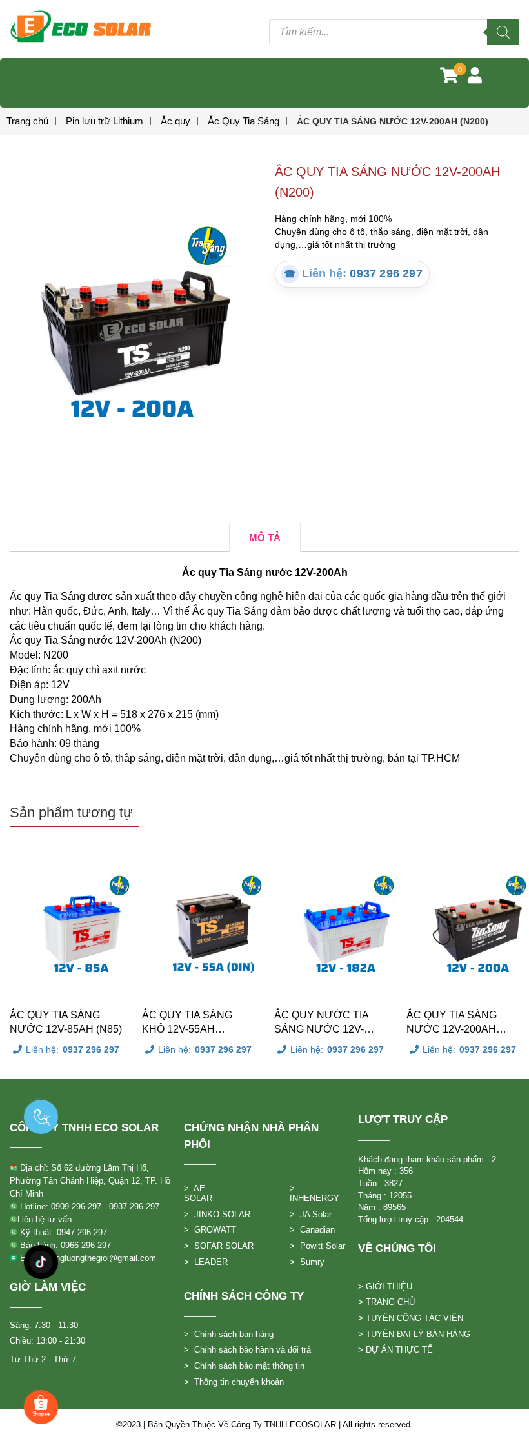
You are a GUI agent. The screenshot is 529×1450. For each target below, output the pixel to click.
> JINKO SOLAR (217, 1214)
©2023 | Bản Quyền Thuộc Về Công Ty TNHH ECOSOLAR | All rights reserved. (264, 1424)
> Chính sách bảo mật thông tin (244, 1366)
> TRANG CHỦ (386, 1302)
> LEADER (206, 1262)
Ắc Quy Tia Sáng (243, 120)
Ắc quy (175, 120)
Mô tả (265, 537)
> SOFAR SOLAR (219, 1246)
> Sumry (307, 1262)
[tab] (265, 537)
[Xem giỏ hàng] (449, 78)
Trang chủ (27, 120)
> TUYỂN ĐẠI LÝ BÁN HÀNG (414, 1334)
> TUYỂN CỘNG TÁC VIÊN (410, 1318)
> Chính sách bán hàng (229, 1334)
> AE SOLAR (198, 1193)
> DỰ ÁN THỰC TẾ (395, 1350)
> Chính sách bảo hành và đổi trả (247, 1350)
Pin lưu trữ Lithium (104, 120)
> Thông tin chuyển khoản (234, 1382)
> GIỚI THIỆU (385, 1286)
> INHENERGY (314, 1193)
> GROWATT (210, 1230)
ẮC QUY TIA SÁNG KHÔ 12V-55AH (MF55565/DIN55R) (187, 1023)
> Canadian (312, 1230)
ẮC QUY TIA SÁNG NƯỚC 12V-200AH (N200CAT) (451, 1023)
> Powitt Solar (317, 1246)
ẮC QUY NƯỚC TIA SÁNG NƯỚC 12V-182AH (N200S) (321, 1023)
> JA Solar (311, 1214)
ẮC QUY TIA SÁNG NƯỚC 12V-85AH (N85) (66, 1022)
